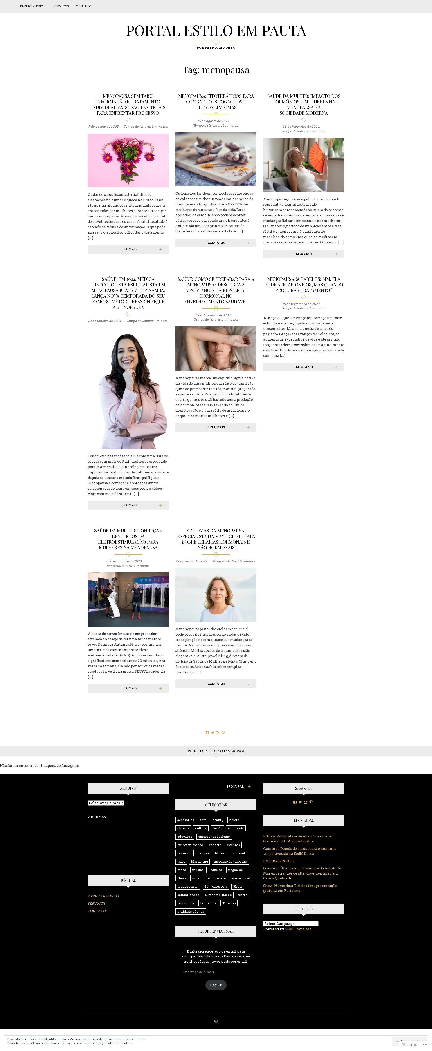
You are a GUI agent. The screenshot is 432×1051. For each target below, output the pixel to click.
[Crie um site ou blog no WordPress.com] (216, 1021)
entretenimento (190, 845)
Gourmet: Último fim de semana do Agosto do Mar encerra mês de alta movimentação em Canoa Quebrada (302, 873)
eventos (233, 845)
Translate (302, 929)
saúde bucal (241, 878)
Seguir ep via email (216, 931)
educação (184, 836)
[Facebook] (295, 802)
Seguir (216, 985)
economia (236, 828)
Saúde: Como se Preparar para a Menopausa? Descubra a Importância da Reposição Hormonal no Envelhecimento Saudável (216, 290)
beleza (234, 820)
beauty (217, 820)
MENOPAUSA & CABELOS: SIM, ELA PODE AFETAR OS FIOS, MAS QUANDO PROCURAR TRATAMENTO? (304, 284)
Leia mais (128, 249)
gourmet (238, 853)
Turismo (229, 903)
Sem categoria (216, 886)
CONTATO (83, 6)
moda (181, 870)
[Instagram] (305, 802)
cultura (201, 828)
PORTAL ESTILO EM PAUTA (216, 29)
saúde (221, 878)
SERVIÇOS (61, 6)
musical (198, 870)
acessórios (185, 820)
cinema (183, 828)
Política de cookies (119, 1043)
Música (216, 870)
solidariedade (188, 895)
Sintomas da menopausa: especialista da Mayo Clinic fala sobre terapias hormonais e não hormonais (216, 538)
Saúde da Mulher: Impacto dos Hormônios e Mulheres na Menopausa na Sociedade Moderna (303, 104)
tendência (208, 903)
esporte (215, 845)
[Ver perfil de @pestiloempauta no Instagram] (218, 732)
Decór (217, 828)
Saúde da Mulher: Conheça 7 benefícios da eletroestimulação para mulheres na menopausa (128, 538)
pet (208, 878)
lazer (181, 861)
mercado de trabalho (230, 861)
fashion (183, 853)
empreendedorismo (214, 836)
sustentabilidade (218, 895)
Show (237, 886)
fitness (220, 853)
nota (196, 878)
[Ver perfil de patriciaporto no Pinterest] (223, 732)
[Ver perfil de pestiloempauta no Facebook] (207, 732)
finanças (202, 853)
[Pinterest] (311, 802)
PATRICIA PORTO (33, 6)
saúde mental (188, 886)
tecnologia (185, 903)
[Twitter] (300, 802)
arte (203, 820)
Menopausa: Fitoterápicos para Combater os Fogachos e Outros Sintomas (216, 101)
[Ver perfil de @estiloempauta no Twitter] (212, 732)
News (181, 878)
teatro (243, 895)
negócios (235, 870)
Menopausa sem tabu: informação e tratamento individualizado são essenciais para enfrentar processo (128, 104)
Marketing (199, 861)
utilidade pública (190, 911)
